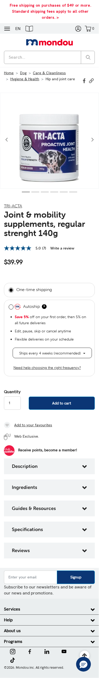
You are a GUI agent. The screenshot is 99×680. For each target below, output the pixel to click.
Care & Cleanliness (49, 73)
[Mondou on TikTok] (12, 659)
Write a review (62, 248)
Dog (23, 73)
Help (8, 620)
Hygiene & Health (24, 79)
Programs (13, 641)
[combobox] (49, 57)
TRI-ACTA (13, 205)
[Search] (88, 57)
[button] (29, 28)
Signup (75, 577)
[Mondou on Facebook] (29, 651)
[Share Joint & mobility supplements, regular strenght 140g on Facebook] (85, 80)
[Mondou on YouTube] (64, 651)
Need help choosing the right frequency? (47, 367)
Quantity (12, 391)
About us (12, 630)
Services (12, 609)
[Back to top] (84, 655)
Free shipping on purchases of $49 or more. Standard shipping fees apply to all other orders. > (50, 11)
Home (9, 73)
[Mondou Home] (49, 42)
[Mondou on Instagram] (12, 651)
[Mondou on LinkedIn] (46, 651)
